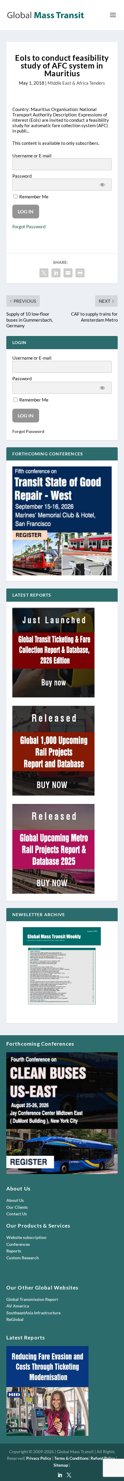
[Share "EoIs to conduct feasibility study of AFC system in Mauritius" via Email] (68, 273)
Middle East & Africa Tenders (76, 83)
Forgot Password (28, 226)
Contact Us (16, 1213)
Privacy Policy (38, 1458)
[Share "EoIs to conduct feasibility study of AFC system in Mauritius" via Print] (80, 273)
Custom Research (22, 1257)
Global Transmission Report (32, 1299)
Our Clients (17, 1207)
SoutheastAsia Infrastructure (33, 1312)
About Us (15, 1200)
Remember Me (33, 196)
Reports (13, 1250)
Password (22, 176)
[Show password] (102, 185)
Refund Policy (103, 1458)
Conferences (18, 1244)
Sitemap (61, 1465)
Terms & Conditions (71, 1458)
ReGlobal (14, 1319)
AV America (17, 1305)
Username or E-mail (31, 155)
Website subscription (26, 1237)
